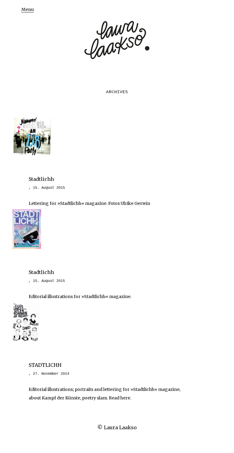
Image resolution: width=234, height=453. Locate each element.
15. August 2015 (49, 188)
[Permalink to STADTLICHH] (26, 342)
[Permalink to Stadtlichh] (32, 156)
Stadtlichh (41, 179)
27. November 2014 (51, 374)
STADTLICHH (45, 365)
